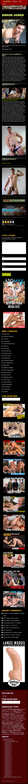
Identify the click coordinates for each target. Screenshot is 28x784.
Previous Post (7, 229)
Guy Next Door (13, 720)
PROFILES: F (8, 749)
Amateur (4, 709)
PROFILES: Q (8, 764)
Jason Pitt (14, 625)
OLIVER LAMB (6, 355)
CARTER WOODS (7, 384)
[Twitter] (3, 696)
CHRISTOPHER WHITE (9, 343)
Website (3, 266)
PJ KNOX (5, 339)
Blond (18, 713)
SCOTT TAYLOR (16, 635)
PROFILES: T (8, 768)
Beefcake (5, 711)
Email (3, 261)
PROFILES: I (8, 753)
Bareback (17, 709)
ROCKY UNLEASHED (8, 370)
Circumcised (23, 712)
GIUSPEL (5, 391)
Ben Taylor (9, 630)
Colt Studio (17, 714)
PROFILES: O (8, 761)
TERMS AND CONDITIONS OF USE (12, 777)
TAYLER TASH (6, 389)
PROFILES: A (8, 743)
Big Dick (17, 711)
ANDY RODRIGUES (8, 363)
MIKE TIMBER (15, 637)
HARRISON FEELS (8, 377)
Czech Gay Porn (11, 717)
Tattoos (12, 732)
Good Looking (6, 720)
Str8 (8, 732)
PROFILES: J (8, 754)
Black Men (13, 712)
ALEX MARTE (6, 341)
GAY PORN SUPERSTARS (11, 741)
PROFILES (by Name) (9, 740)
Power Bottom (12, 729)
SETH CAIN (6, 348)
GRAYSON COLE (7, 353)
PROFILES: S (8, 766)
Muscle (9, 727)
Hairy (19, 722)
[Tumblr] (6, 696)
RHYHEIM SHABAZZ (8, 360)
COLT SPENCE (7, 386)
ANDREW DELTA (7, 382)
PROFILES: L (8, 757)
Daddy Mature (21, 717)
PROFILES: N (8, 760)
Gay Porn (9, 719)
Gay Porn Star (17, 719)
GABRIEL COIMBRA (8, 367)
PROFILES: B (8, 744)
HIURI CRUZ (6, 365)
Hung (14, 724)
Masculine (4, 727)
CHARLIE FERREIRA (8, 336)
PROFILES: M (8, 758)
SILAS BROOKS (7, 351)
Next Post (22, 229)
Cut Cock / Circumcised (10, 716)
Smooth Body (21, 225)
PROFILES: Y (8, 774)
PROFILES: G (8, 750)
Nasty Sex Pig (5, 728)
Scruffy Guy (21, 729)
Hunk (18, 724)
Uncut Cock (4, 226)
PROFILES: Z (8, 775)
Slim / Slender (7, 730)
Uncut (11, 734)
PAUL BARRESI (15, 620)
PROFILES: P (8, 762)
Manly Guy (18, 725)
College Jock (5, 225)
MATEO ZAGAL (7, 374)
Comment (4, 241)
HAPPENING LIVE (8, 739)
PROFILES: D (8, 747)
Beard (23, 709)
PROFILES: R (8, 765)
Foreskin (3, 719)
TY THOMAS (18, 623)
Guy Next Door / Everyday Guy (13, 225)
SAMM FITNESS (18, 632)
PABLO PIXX (6, 334)
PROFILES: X (8, 773)
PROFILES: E (8, 748)
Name (3, 256)
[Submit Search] (3, 399)
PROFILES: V (8, 770)
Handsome (7, 723)
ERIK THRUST (6, 379)
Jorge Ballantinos (15, 627)
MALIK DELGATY (7, 372)
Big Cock (11, 711)
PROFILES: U (8, 769)
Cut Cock (22, 714)
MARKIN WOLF (7, 358)
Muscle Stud (18, 727)
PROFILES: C (8, 745)
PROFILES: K (8, 756)
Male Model (10, 725)
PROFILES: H (8, 752)
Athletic (10, 709)
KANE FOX (6, 346)
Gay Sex (24, 719)
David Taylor (15, 618)
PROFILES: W (8, 771)
